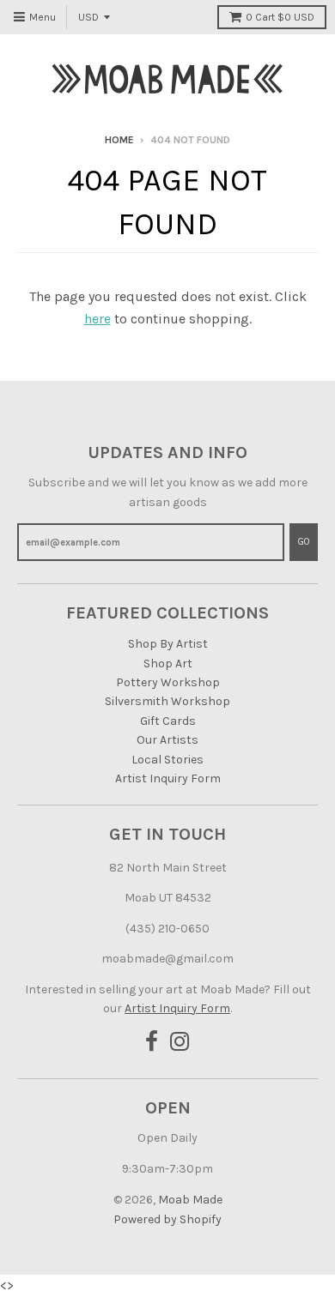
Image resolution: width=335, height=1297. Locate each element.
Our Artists (167, 740)
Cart (280, 17)
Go (303, 541)
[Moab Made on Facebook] (151, 1043)
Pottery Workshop (168, 682)
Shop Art (167, 663)
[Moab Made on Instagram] (180, 1043)
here (97, 319)
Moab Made (190, 1199)
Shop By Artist (168, 643)
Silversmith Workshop (167, 701)
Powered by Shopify (167, 1219)
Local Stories (167, 759)
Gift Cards (168, 721)
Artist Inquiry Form (168, 778)
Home (119, 140)
